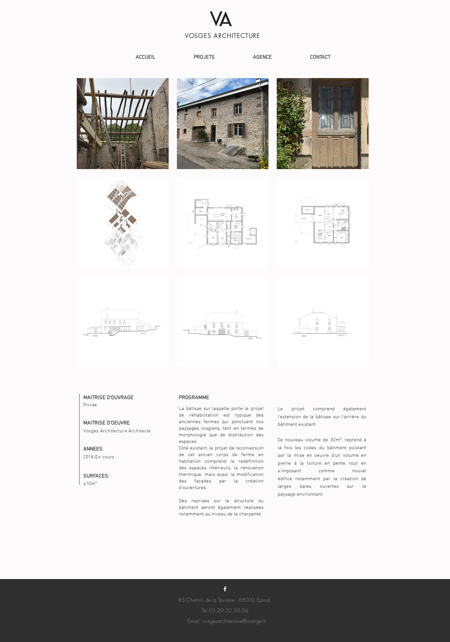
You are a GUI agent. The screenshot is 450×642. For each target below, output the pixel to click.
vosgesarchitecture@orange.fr (234, 621)
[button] (123, 123)
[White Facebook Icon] (225, 589)
